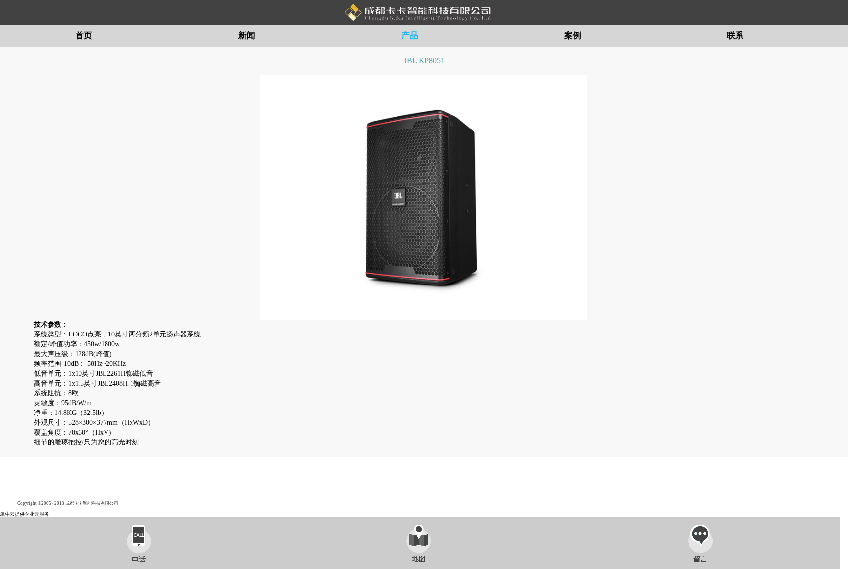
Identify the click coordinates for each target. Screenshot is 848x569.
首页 (84, 35)
